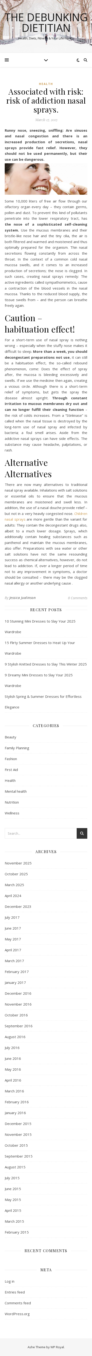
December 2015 (18, 1123)
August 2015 (15, 1167)
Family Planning (17, 747)
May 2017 (13, 939)
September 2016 (19, 1025)
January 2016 (15, 1112)
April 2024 (13, 895)
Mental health (16, 791)
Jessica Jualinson (22, 597)
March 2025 (14, 884)
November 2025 (18, 863)
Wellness (12, 813)
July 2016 (12, 1047)
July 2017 (12, 917)
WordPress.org (17, 1313)
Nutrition (12, 802)
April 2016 (13, 1080)
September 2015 (19, 1156)
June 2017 (13, 928)
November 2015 (18, 1134)
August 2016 (15, 1036)
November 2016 (18, 1004)
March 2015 (14, 1221)
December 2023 (18, 906)
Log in (9, 1281)
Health (46, 84)
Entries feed (15, 1292)
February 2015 (17, 1232)
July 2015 (12, 1177)
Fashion (11, 758)
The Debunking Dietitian (46, 22)
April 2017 (13, 950)
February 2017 (17, 971)
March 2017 (14, 960)
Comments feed (18, 1303)
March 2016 (14, 1091)
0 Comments (77, 597)
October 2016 (16, 1015)
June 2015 (13, 1188)
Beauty (10, 737)
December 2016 (18, 993)
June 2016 (13, 1058)
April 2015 (13, 1210)
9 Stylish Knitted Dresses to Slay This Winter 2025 (46, 664)
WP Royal (57, 1347)
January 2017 (15, 982)
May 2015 (13, 1199)
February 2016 (17, 1101)
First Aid (11, 769)
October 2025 (16, 874)
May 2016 (13, 1069)
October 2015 (16, 1145)
